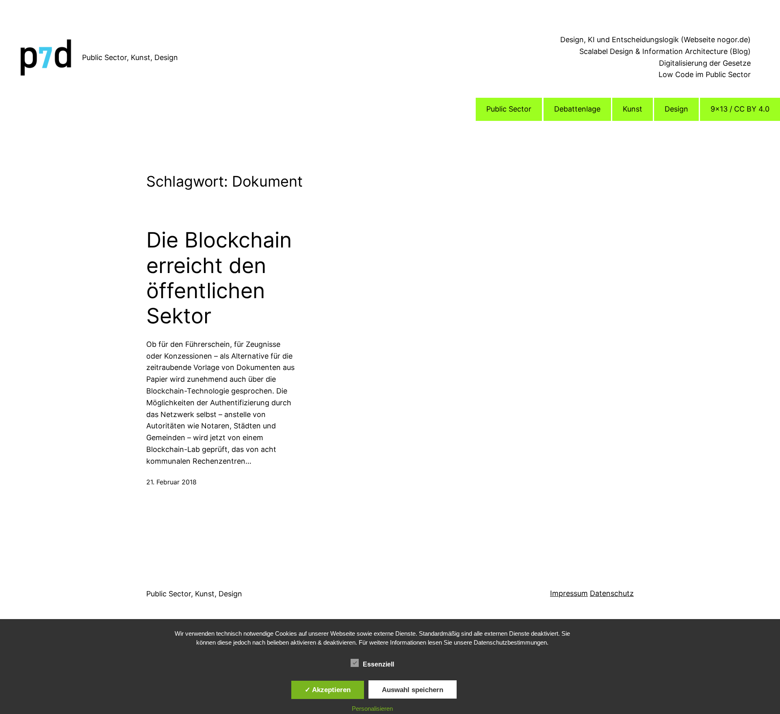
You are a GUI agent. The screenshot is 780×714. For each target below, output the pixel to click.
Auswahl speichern (412, 689)
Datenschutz (612, 593)
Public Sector (508, 109)
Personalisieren (372, 708)
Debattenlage (577, 109)
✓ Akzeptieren (328, 689)
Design (676, 109)
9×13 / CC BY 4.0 (740, 109)
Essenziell (378, 664)
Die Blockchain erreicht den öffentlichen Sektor (219, 278)
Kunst (632, 109)
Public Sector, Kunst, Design (130, 57)
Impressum (569, 593)
